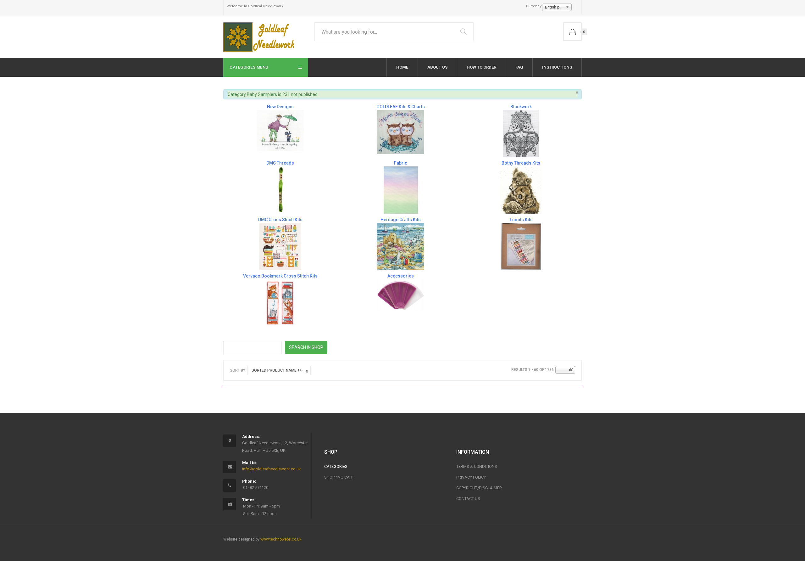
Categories (335, 466)
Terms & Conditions (476, 466)
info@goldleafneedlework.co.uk (271, 469)
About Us (437, 67)
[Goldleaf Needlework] (260, 37)
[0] (572, 31)
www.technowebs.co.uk (280, 539)
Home (402, 67)
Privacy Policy (471, 477)
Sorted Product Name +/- (277, 370)
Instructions (557, 67)
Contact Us (468, 498)
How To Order (481, 67)
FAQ (519, 67)
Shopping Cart (339, 477)
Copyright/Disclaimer (479, 487)
